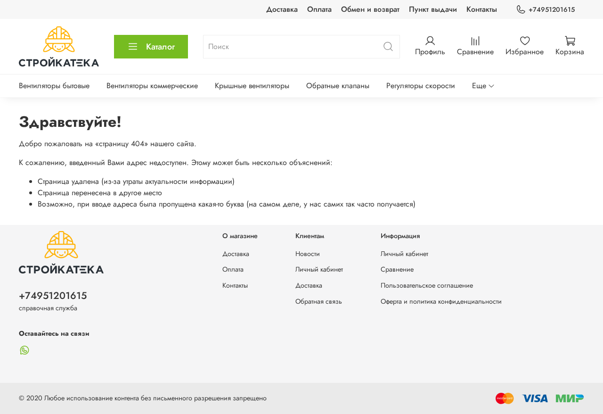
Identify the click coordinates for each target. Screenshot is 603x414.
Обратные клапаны (337, 85)
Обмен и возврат (370, 9)
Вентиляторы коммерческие (152, 85)
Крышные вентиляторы (252, 85)
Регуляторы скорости (420, 85)
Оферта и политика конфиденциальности (441, 301)
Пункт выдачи (433, 9)
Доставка (282, 9)
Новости (307, 253)
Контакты (481, 9)
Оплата (319, 9)
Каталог (160, 47)
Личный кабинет (319, 269)
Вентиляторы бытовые (54, 85)
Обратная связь (318, 301)
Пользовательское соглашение (427, 285)
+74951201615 (552, 9)
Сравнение (397, 269)
